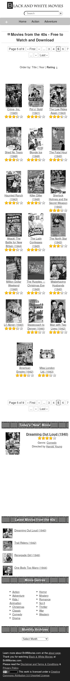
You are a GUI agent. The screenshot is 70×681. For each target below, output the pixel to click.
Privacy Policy (10, 668)
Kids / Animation (15, 601)
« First (31, 49)
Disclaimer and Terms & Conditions (40, 664)
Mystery (44, 595)
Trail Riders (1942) (25, 543)
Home (22, 21)
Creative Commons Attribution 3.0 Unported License (31, 673)
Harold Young (54, 446)
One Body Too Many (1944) (30, 567)
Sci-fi (42, 603)
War (41, 610)
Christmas (18, 607)
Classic (16, 610)
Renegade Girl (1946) (27, 555)
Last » (44, 55)
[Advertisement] (35, 74)
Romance (45, 599)
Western (44, 614)
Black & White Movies (41, 656)
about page (54, 653)
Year (41, 67)
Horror (43, 592)
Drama (16, 618)
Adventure (50, 21)
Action (35, 21)
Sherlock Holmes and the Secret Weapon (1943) (58, 200)
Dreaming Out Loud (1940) (47, 434)
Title (34, 67)
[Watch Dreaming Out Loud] (13, 443)
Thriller (43, 607)
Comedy (52, 442)
